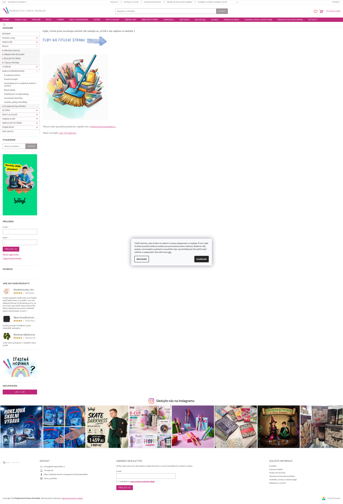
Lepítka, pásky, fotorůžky (15, 102)
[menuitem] (6, 20)
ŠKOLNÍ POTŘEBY (12, 58)
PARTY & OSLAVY (9, 114)
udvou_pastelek (50, 478)
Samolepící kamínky (13, 98)
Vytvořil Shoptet (333, 498)
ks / (20, 392)
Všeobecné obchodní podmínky (179, 2)
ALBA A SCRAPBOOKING (13, 71)
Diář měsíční (7, 131)
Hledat (222, 11)
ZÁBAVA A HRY (8, 118)
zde (169, 252)
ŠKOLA (5, 46)
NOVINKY (6, 33)
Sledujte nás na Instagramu (175, 400)
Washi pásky (9, 90)
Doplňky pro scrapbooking (16, 94)
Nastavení (142, 259)
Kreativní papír (11, 79)
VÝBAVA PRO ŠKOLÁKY (14, 54)
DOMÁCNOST (8, 127)
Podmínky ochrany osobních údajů (212, 2)
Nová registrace (11, 254)
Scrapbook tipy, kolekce (15, 106)
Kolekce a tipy (8, 37)
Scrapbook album (12, 75)
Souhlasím (201, 259)
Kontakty (114, 2)
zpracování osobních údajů (142, 481)
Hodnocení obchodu (152, 2)
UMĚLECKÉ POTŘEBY (12, 123)
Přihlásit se (11, 249)
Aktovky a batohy (12, 50)
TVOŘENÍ (6, 66)
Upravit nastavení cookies (72, 498)
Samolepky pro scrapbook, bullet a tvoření (20, 84)
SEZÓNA (6, 110)
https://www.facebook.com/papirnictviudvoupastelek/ (66, 474)
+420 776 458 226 (68, 133)
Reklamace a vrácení (277, 483)
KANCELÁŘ (7, 42)
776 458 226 (48, 470)
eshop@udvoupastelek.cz (103, 126)
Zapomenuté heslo (12, 258)
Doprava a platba (131, 2)
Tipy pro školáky (11, 62)
